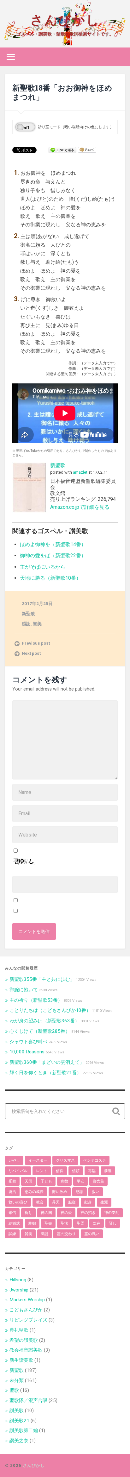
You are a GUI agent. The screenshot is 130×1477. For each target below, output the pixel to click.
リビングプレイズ (28, 1320)
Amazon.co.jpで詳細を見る (79, 507)
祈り (28, 1212)
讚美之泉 (18, 1440)
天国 (28, 1181)
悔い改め (59, 1192)
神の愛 (66, 1212)
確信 (12, 1212)
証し (112, 1223)
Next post (31, 653)
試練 (12, 1234)
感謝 (26, 623)
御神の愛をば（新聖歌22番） (53, 555)
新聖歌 (57, 465)
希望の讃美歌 (23, 1340)
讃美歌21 (19, 1420)
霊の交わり (66, 1234)
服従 (72, 1202)
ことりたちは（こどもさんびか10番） (50, 1010)
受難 (12, 1181)
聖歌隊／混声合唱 (28, 1400)
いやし (14, 1160)
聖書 (48, 1223)
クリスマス (65, 1160)
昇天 (56, 1202)
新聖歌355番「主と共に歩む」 (42, 979)
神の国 (46, 1212)
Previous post (36, 643)
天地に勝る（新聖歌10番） (50, 578)
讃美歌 (16, 1410)
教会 (40, 1202)
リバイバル (18, 1171)
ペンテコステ (94, 1160)
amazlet (80, 472)
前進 (108, 1171)
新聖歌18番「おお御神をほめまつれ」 (62, 92)
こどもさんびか (26, 1310)
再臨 (92, 1171)
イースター (37, 1160)
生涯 (104, 1202)
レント (41, 1171)
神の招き (88, 1212)
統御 (32, 1223)
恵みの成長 (34, 1192)
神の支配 (111, 1212)
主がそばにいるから (42, 567)
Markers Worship (27, 1300)
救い (95, 1192)
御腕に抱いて (23, 990)
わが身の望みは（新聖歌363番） (44, 1021)
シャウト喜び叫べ (28, 1042)
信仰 (59, 1171)
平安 (80, 1181)
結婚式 (14, 1223)
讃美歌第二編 (23, 1430)
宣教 (64, 1181)
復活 (12, 1192)
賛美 (37, 623)
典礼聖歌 (18, 1330)
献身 (88, 1202)
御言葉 (98, 1181)
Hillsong (17, 1280)
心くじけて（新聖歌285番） (39, 1031)
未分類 (16, 1380)
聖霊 (80, 1223)
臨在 (96, 1223)
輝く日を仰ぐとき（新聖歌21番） (45, 1073)
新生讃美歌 (21, 1360)
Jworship (18, 1290)
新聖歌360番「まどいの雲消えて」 (46, 1062)
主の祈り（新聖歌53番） (35, 1000)
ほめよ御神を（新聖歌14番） (53, 544)
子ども (46, 1181)
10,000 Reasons (26, 1052)
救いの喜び (18, 1202)
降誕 (44, 1234)
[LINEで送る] (62, 150)
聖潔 (64, 1223)
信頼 (76, 1171)
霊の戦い (91, 1234)
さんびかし (65, 19)
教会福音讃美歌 (26, 1350)
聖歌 (14, 1390)
